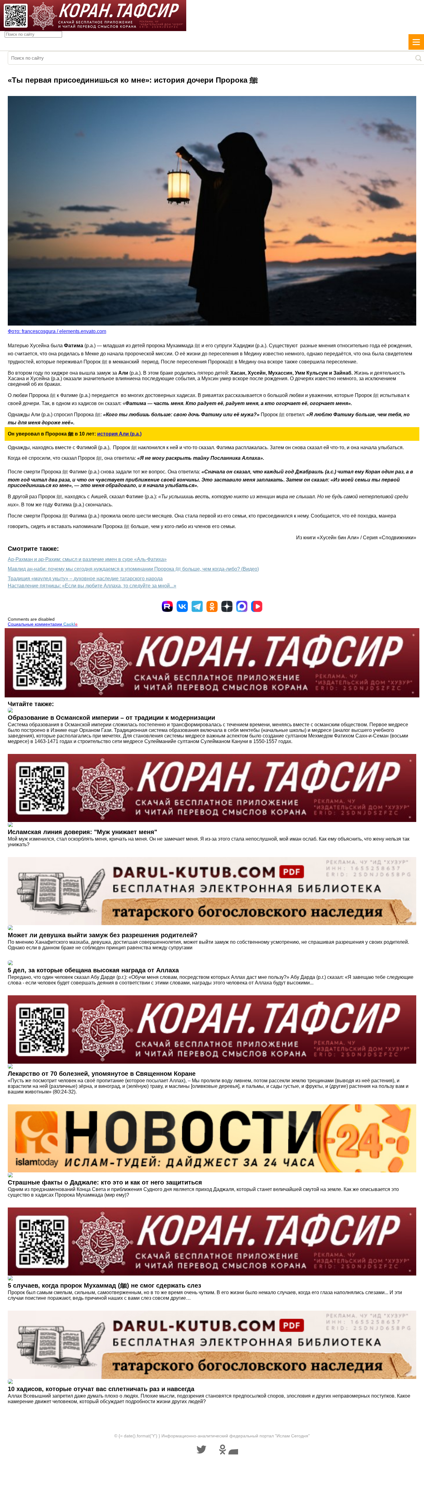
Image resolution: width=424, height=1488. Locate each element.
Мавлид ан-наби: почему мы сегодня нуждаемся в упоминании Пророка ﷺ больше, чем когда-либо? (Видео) (133, 569)
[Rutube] (167, 606)
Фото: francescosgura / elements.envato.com (57, 331)
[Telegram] (197, 606)
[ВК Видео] (256, 606)
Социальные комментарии (43, 624)
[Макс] (241, 606)
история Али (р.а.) (119, 433)
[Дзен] (226, 606)
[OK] (212, 606)
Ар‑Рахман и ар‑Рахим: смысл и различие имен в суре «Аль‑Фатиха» (87, 559)
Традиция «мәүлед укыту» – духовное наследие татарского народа (85, 578)
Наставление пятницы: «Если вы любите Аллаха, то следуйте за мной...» (92, 585)
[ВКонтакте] (182, 606)
